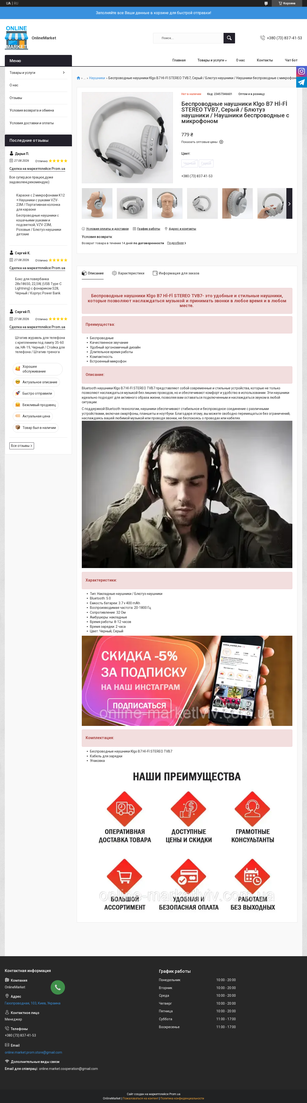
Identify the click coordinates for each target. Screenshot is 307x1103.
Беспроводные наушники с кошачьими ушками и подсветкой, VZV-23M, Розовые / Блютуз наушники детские (38, 224)
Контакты (265, 60)
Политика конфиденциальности (182, 1098)
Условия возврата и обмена (32, 110)
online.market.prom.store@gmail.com (33, 1052)
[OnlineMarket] (16, 38)
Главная (179, 60)
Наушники (97, 78)
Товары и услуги (211, 60)
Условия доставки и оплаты (32, 123)
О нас (240, 60)
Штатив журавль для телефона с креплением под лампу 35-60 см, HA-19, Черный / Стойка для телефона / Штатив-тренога (40, 345)
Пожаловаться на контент (140, 1098)
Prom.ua (174, 1094)
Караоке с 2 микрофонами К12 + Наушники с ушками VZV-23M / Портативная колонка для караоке (40, 202)
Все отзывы (20, 446)
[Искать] (229, 38)
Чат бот (291, 60)
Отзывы (16, 98)
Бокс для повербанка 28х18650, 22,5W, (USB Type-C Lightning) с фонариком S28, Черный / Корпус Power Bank (38, 286)
